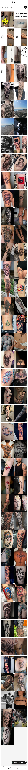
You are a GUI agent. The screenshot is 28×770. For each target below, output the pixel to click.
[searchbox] (14, 7)
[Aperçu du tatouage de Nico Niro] (20, 754)
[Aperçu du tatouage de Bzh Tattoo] (7, 19)
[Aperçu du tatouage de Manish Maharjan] (7, 234)
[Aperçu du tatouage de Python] (7, 342)
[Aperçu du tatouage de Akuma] (7, 503)
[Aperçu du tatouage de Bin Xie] (7, 162)
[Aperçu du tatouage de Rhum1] (7, 180)
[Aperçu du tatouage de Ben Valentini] (7, 628)
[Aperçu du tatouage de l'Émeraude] (20, 377)
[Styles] (2, 7)
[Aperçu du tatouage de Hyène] (7, 324)
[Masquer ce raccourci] (26, 761)
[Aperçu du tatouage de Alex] (7, 216)
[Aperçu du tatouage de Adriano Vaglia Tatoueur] (7, 126)
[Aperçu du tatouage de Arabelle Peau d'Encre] (20, 485)
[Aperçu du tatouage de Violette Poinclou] (20, 467)
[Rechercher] (25, 7)
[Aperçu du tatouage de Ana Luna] (7, 91)
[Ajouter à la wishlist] (11, 12)
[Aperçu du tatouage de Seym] (7, 288)
